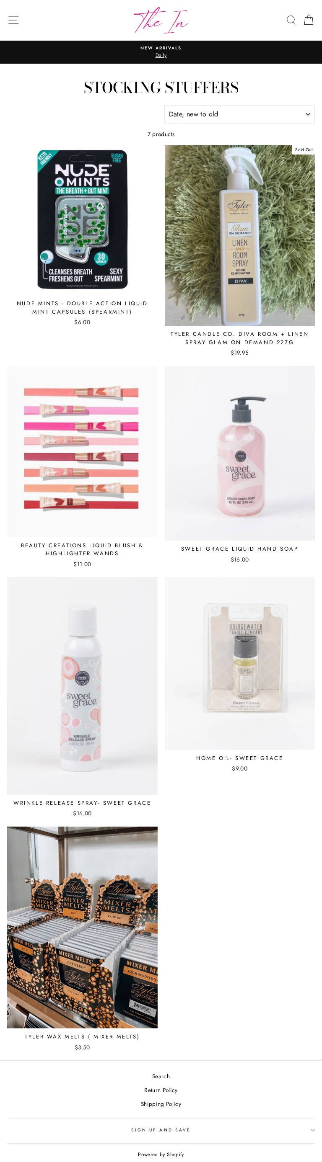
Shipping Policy (161, 1104)
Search (161, 1076)
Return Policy (160, 1090)
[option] (161, 52)
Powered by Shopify (161, 1154)
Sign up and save (161, 1130)
